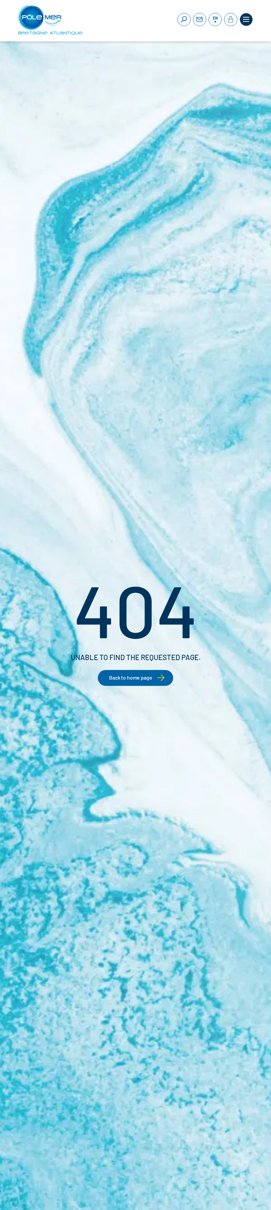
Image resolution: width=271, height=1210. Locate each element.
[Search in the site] (184, 19)
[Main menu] (246, 19)
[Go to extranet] (230, 19)
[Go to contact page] (199, 19)
